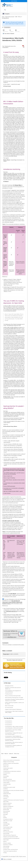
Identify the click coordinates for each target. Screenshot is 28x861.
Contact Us (11, 753)
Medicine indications (7, 803)
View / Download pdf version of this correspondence (9, 47)
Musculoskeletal (6, 811)
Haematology (6, 792)
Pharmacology (6, 833)
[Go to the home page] (7, 5)
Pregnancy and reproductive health (10, 836)
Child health (5, 769)
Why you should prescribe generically (13, 695)
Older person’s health (7, 820)
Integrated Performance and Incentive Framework (13, 800)
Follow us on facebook (7, 859)
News (4, 815)
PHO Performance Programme (9, 835)
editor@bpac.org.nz (11, 637)
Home (3, 16)
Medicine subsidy (6, 804)
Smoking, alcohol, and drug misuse (10, 849)
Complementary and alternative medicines (12, 771)
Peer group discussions (8, 831)
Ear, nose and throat (7, 779)
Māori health (5, 801)
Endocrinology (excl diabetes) (9, 780)
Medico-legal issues (7, 808)
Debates (5, 774)
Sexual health (6, 847)
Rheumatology (6, 846)
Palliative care (6, 830)
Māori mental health (9, 705)
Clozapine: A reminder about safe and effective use (13, 688)
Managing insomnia (9, 685)
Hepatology (5, 795)
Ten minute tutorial (9, 707)
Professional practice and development (11, 838)
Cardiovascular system (8, 768)
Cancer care (5, 766)
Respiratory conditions (8, 844)
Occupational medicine (8, 819)
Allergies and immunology (8, 761)
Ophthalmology (6, 823)
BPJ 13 (16, 135)
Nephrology (5, 812)
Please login (6, 654)
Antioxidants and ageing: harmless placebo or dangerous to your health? (14, 700)
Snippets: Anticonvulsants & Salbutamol (13, 709)
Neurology (5, 814)
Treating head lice (9, 693)
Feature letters (6, 782)
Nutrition (5, 817)
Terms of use (16, 753)
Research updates (7, 843)
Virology (5, 852)
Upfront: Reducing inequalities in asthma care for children (14, 703)
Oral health (5, 825)
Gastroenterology (6, 784)
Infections (5, 798)
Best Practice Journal (9, 16)
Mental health (6, 809)
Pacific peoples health (7, 827)
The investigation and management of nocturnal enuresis (13, 691)
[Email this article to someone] (3, 30)
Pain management (7, 828)
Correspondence (7, 27)
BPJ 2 (5, 173)
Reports (5, 841)
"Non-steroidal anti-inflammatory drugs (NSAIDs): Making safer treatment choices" (12, 602)
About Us (6, 753)
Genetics (5, 785)
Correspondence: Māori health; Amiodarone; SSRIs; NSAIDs (14, 712)
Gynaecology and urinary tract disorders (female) (13, 790)
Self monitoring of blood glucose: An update (14, 697)
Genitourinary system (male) (9, 787)
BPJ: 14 (19, 16)
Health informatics (7, 793)
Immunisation (6, 796)
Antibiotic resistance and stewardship (11, 763)
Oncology (5, 822)
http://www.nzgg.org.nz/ (11, 611)
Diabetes (5, 777)
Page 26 (12, 135)
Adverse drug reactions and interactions (11, 760)
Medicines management (8, 806)
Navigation (7, 13)
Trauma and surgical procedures (10, 851)
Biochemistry (6, 764)
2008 (16, 16)
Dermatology (6, 776)
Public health (6, 839)
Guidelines (5, 788)
